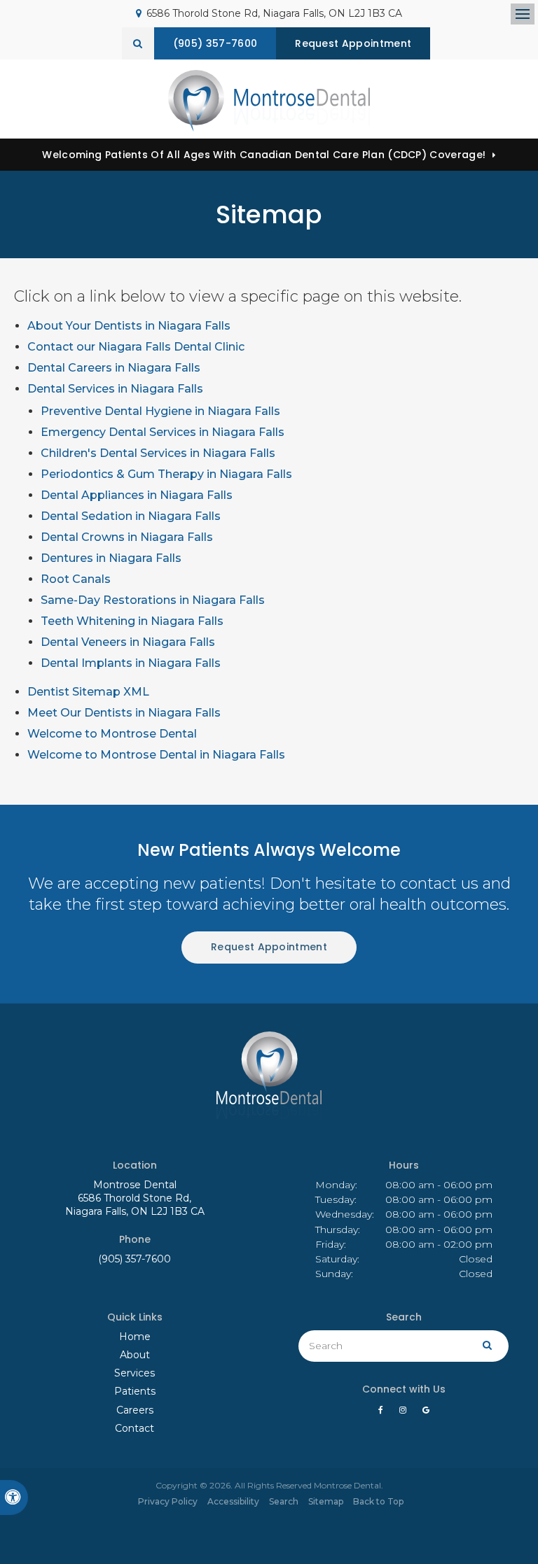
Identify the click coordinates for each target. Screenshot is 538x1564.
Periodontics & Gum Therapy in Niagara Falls (166, 474)
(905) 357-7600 (134, 1259)
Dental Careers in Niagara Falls (113, 367)
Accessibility (233, 1501)
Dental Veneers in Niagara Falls (128, 642)
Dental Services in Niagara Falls (115, 388)
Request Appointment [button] (353, 43)
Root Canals (76, 579)
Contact (134, 1428)
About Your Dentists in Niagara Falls (128, 325)
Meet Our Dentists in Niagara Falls (124, 712)
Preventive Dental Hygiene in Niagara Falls (160, 411)
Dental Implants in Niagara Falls (131, 663)
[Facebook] (383, 1413)
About (135, 1354)
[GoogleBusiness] (426, 1413)
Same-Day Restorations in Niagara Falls (153, 600)
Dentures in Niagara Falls (111, 558)
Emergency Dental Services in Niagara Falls (162, 432)
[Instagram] (405, 1413)
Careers (134, 1410)
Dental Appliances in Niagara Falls (137, 495)
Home (135, 1336)
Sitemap (325, 1501)
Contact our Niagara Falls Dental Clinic (135, 346)
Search (283, 1501)
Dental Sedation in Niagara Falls (131, 516)
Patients (135, 1391)
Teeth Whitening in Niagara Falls (132, 621)
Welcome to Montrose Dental (112, 733)
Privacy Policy (168, 1501)
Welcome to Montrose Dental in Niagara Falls (156, 754)
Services (134, 1373)
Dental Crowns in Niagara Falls (127, 537)
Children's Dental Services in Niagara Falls (158, 453)
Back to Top (378, 1501)
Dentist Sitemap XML (88, 691)
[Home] (269, 101)
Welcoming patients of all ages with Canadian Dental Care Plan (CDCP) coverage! (263, 155)
